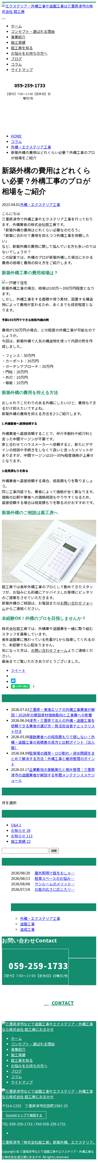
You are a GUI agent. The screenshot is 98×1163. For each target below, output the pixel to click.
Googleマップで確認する (24, 1115)
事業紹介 (18, 37)
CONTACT (18, 103)
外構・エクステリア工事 (31, 147)
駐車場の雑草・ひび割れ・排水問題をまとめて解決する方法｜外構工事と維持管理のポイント (53, 758)
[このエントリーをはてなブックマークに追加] (13, 681)
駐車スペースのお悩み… (54, 878)
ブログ (16, 58)
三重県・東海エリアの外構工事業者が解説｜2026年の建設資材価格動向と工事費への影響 (53, 712)
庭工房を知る (22, 47)
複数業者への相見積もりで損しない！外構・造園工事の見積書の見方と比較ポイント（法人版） (53, 742)
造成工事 (27, 929)
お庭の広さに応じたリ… (55, 889)
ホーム (16, 26)
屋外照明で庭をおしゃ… (55, 873)
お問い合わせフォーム (49, 650)
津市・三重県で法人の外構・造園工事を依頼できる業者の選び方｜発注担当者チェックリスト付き (53, 726)
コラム (16, 64)
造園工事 (27, 924)
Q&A (16, 825)
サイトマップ (22, 69)
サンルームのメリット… (55, 884)
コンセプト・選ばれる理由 (33, 31)
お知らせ (21, 830)
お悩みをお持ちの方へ (29, 53)
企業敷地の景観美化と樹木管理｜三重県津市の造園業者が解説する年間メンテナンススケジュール (53, 775)
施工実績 (18, 42)
